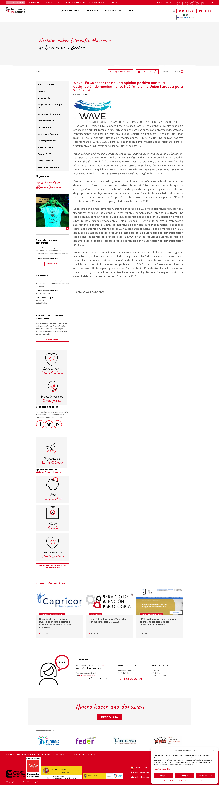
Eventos (48, 3)
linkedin (197, 3)
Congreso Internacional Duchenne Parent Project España (80, 3)
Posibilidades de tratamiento (52, 614)
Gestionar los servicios (162, 769)
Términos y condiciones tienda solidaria (33, 754)
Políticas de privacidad (75, 754)
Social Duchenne (45, 147)
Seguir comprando (121, 71)
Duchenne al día (45, 127)
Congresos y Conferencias (50, 114)
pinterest (202, 3)
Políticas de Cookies (170, 781)
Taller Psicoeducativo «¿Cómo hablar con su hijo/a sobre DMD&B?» (108, 620)
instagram (187, 3)
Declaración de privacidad (187, 781)
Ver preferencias (205, 775)
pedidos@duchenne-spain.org (88, 668)
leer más (44, 634)
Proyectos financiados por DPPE (50, 105)
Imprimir (177, 71)
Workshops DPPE (46, 120)
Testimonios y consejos (49, 167)
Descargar (52, 264)
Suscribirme (52, 339)
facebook (182, 3)
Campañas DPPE (45, 160)
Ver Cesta (145, 71)
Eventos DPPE (44, 154)
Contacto (113, 3)
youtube (192, 3)
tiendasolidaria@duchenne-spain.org (91, 678)
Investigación (44, 98)
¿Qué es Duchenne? (70, 10)
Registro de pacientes (15, 3)
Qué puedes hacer (113, 10)
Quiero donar (186, 11)
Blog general (95, 614)
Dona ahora (109, 717)
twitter (178, 3)
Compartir (165, 71)
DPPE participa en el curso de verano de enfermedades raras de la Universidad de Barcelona (158, 622)
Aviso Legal (201, 781)
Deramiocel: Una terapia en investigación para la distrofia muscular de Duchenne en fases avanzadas (55, 623)
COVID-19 (42, 91)
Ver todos (67, 228)
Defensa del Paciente (48, 134)
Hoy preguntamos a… (48, 140)
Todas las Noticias (46, 84)
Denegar (184, 775)
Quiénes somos (35, 3)
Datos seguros (58, 754)
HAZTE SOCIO (205, 11)
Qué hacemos (92, 10)
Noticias (132, 10)
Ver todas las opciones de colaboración (52, 566)
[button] (214, 750)
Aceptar (163, 775)
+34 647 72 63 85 (163, 2)
